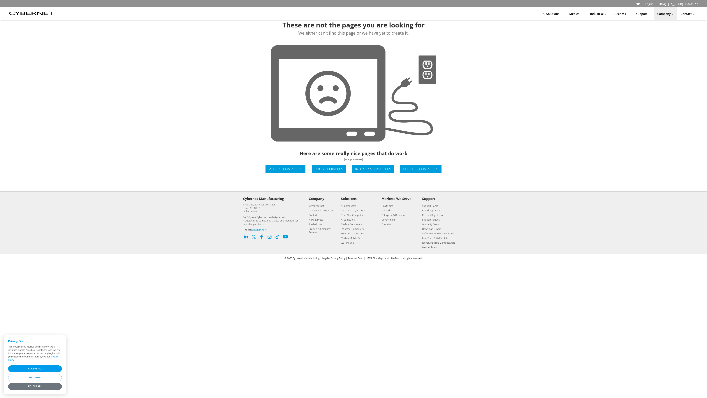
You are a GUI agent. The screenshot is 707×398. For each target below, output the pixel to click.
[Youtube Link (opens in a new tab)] (285, 237)
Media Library (429, 247)
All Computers (348, 205)
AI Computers (348, 219)
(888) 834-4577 (259, 229)
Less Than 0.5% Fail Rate (435, 238)
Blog (662, 4)
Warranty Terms (430, 224)
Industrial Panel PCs (373, 169)
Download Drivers (431, 229)
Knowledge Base (431, 210)
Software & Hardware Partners (438, 233)
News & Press (316, 219)
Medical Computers (285, 169)
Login (649, 4)
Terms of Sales (355, 258)
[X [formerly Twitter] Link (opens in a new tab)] (253, 237)
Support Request (431, 219)
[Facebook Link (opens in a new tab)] (261, 237)
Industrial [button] (597, 14)
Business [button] (620, 14)
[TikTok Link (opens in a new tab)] (277, 237)
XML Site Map (392, 258)
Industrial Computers (352, 229)
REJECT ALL (35, 386)
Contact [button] (686, 14)
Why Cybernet (316, 205)
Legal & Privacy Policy (333, 258)
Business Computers (421, 169)
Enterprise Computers (353, 233)
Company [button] (664, 14)
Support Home (430, 205)
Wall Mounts (347, 242)
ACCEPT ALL (35, 368)
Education (386, 224)
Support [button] (642, 14)
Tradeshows (315, 224)
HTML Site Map (374, 258)
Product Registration (433, 215)
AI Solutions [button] (551, 14)
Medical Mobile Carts (352, 238)
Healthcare (387, 205)
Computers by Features (353, 210)
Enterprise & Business (393, 215)
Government (388, 219)
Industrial (386, 210)
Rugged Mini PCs (329, 169)
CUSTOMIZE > (35, 377)
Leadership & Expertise (321, 210)
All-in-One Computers (352, 215)
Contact (313, 215)
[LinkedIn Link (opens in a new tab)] (246, 237)
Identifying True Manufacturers (438, 242)
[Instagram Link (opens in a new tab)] (269, 237)
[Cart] (638, 4)
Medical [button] (575, 14)
